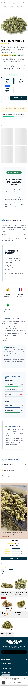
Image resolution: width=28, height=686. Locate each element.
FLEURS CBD (4, 6)
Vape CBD (17, 6)
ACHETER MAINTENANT (14, 103)
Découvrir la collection (6, 536)
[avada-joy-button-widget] (3, 682)
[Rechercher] (4, 2)
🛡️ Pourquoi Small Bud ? (8, 464)
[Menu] (1, 2)
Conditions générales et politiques (14, 682)
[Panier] (26, 2)
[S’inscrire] (24, 651)
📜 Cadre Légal (6, 476)
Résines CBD (11, 6)
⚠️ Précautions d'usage (8, 470)
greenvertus (8, 678)
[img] (4, 567)
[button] (4, 43)
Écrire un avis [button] (14, 558)
